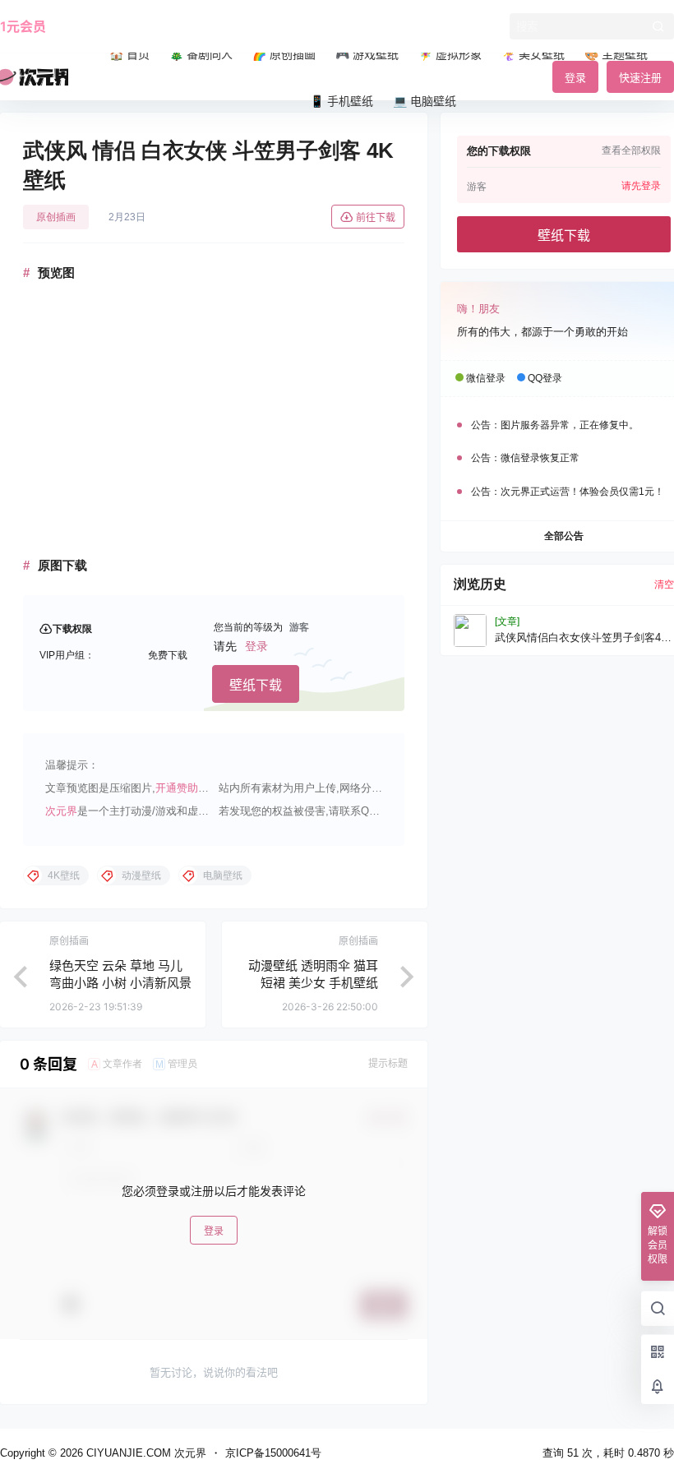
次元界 (61, 811)
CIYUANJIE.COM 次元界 (144, 1453)
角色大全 (153, 26)
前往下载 (375, 217)
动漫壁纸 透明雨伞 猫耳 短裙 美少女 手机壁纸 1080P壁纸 (313, 983)
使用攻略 (88, 26)
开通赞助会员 (187, 788)
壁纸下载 (255, 685)
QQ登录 (545, 378)
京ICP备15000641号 (273, 1453)
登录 (256, 646)
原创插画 (56, 217)
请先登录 (641, 186)
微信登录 (485, 378)
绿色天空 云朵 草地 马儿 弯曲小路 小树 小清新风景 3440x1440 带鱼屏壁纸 (120, 983)
